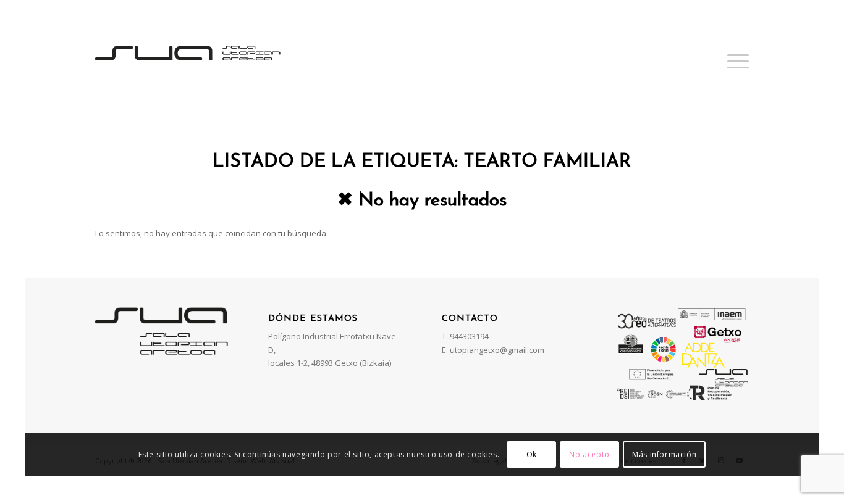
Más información (664, 454)
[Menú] (734, 61)
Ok (531, 454)
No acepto (589, 454)
